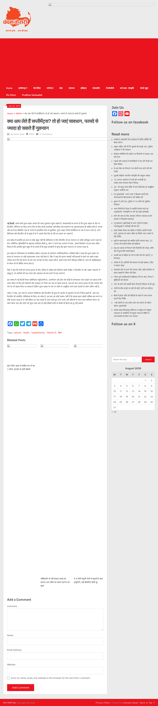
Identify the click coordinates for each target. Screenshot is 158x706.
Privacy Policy (103, 702)
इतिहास (83, 88)
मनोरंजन (50, 88)
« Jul (114, 411)
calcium (17, 332)
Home (9, 88)
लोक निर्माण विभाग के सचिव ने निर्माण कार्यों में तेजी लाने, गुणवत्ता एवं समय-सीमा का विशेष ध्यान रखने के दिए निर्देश (133, 233)
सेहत (60, 332)
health (26, 332)
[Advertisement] (79, 61)
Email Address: (14, 650)
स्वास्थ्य (72, 88)
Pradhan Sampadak (32, 95)
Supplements (38, 332)
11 (121, 391)
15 (145, 391)
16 (151, 391)
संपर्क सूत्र (144, 88)
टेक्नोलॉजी (110, 88)
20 (133, 396)
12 (127, 391)
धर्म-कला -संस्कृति (127, 88)
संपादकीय (96, 88)
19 (127, 396)
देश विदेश (37, 88)
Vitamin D (51, 332)
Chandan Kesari (130, 702)
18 (121, 396)
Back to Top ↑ (147, 702)
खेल (60, 88)
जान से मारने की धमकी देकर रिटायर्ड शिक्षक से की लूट (134, 284)
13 (133, 391)
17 (114, 396)
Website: (11, 664)
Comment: (12, 606)
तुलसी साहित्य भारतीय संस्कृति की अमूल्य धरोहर (132, 175)
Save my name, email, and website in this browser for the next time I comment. (50, 678)
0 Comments (46, 134)
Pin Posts (11, 95)
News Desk (19, 134)
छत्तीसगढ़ (22, 88)
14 (139, 391)
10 (114, 391)
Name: (10, 635)
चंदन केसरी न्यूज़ (9, 702)
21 (139, 396)
